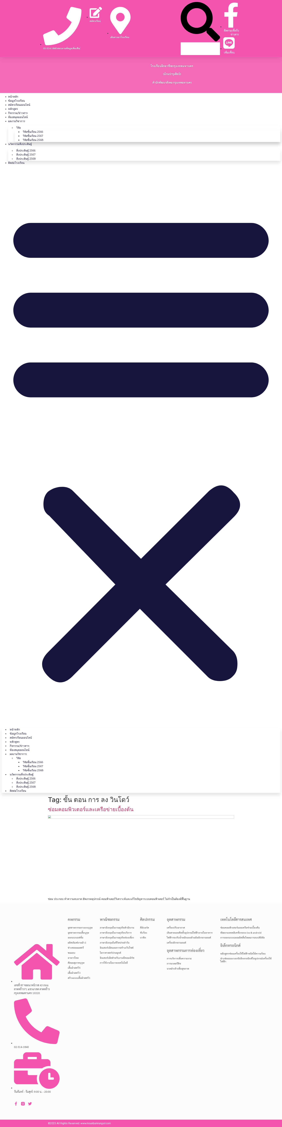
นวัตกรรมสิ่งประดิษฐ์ (20, 144)
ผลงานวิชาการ (16, 121)
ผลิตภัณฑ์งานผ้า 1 (77, 942)
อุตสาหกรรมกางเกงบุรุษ (80, 927)
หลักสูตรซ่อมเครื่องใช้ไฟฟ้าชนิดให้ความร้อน (243, 953)
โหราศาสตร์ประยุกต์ (110, 952)
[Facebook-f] (16, 1104)
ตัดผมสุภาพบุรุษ (76, 962)
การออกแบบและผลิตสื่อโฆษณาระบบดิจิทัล (242, 937)
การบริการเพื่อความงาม (179, 958)
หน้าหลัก (13, 96)
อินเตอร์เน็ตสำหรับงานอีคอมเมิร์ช (117, 957)
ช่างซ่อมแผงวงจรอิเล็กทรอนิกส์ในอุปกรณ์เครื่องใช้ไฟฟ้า (246, 960)
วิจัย (18, 127)
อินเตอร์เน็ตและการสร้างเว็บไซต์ (116, 947)
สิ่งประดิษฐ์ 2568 (26, 158)
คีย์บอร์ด (144, 927)
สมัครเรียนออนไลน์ (19, 104)
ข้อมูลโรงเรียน (16, 100)
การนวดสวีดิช (174, 963)
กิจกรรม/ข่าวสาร (18, 113)
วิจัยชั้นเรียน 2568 (33, 140)
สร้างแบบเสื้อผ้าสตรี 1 (79, 977)
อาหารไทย (73, 957)
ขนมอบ (71, 952)
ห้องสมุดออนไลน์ (18, 117)
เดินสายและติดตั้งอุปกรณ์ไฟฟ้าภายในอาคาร (189, 932)
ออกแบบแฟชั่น (75, 937)
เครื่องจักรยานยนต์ (176, 942)
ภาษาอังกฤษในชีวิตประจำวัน (114, 942)
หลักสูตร (13, 108)
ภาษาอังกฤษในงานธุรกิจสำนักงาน (117, 927)
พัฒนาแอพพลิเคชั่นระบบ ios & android (240, 932)
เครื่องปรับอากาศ (176, 927)
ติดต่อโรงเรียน (16, 162)
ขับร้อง (143, 932)
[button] (200, 22)
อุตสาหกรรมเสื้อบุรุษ (78, 932)
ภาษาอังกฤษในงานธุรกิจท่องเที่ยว (117, 937)
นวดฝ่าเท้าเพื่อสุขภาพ (178, 968)
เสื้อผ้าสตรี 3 (74, 972)
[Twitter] (30, 1104)
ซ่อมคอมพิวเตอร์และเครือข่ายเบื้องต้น (90, 809)
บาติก (143, 937)
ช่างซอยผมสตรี (76, 947)
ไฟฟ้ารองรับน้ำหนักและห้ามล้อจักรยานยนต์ (189, 937)
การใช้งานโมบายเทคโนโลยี (114, 962)
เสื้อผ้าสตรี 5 (74, 967)
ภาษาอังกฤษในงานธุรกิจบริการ (116, 932)
